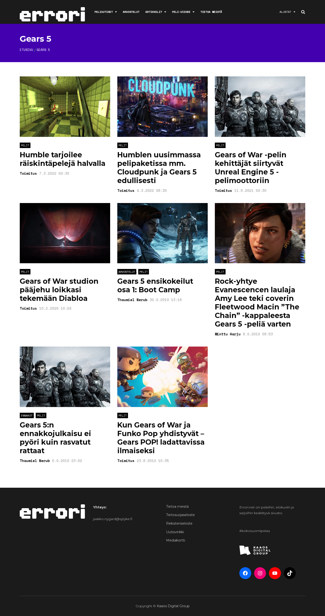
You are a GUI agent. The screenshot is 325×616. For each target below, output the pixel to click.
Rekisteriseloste (179, 523)
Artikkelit (153, 12)
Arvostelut (131, 12)
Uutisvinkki (175, 532)
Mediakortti (175, 540)
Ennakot (27, 415)
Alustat (285, 12)
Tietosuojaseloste (180, 515)
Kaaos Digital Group (173, 606)
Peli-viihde (181, 12)
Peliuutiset (103, 12)
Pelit (25, 145)
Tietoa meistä (211, 12)
